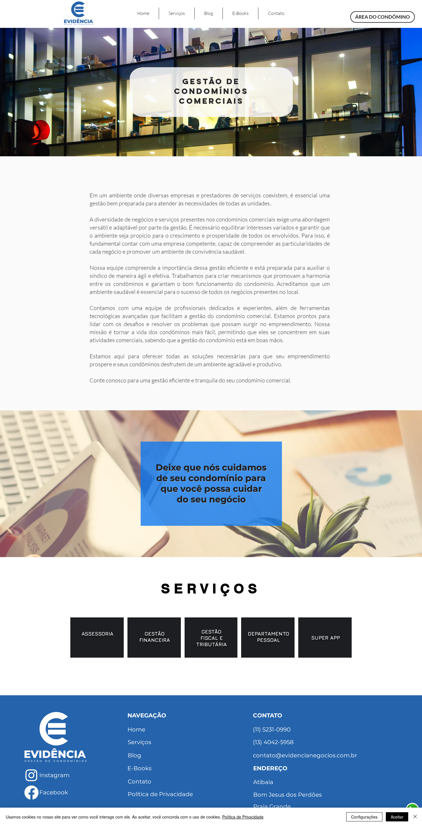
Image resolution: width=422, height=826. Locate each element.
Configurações (364, 817)
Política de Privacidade (243, 817)
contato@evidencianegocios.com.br (305, 755)
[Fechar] (415, 816)
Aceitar (397, 817)
